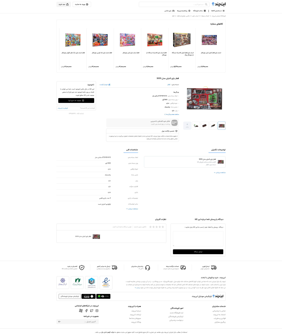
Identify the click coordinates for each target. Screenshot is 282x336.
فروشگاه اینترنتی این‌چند (219, 16)
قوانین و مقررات (220, 318)
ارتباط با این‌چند (135, 314)
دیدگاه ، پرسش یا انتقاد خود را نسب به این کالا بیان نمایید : (204, 227)
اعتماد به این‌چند (219, 314)
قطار (173, 16)
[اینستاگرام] (97, 310)
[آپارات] (81, 311)
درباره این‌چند (136, 311)
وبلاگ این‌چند (136, 322)
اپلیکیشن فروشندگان (175, 316)
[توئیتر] (91, 310)
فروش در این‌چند (63, 108)
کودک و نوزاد (205, 16)
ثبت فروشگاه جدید (176, 313)
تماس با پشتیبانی (219, 311)
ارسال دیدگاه (198, 252)
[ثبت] (59, 321)
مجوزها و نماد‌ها (135, 318)
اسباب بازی (195, 16)
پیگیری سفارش (220, 322)
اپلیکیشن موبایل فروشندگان (70, 296)
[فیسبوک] (86, 310)
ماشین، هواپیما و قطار (183, 16)
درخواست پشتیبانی (176, 320)
